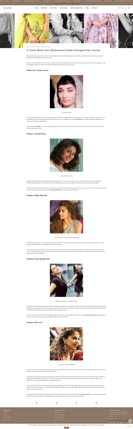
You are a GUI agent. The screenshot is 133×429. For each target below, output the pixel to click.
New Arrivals (53, 8)
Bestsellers (44, 8)
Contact (5, 415)
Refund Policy (6, 417)
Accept (66, 427)
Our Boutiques (64, 8)
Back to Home (8, 12)
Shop (36, 8)
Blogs (87, 8)
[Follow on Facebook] (110, 422)
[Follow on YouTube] (121, 422)
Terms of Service (59, 417)
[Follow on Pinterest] (117, 422)
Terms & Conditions (60, 420)
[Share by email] (96, 403)
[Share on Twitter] (56, 403)
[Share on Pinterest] (76, 403)
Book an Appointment (76, 8)
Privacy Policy (6, 420)
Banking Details (59, 412)
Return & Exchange (59, 415)
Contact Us (95, 8)
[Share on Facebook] (37, 403)
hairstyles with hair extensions (42, 46)
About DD (5, 412)
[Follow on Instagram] (114, 422)
